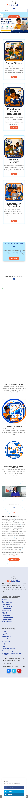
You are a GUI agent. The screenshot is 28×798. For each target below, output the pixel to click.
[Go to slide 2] (13, 555)
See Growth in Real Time (14, 426)
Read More (14, 559)
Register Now (14, 17)
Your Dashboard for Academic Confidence (14, 466)
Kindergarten (7, 602)
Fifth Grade (6, 613)
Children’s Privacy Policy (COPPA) (11, 653)
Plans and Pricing (8, 648)
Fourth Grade (6, 611)
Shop (3, 644)
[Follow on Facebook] (9, 671)
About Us (5, 639)
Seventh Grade (7, 617)
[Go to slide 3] (14, 555)
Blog (3, 646)
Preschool (5, 600)
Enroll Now (14, 127)
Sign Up (5, 634)
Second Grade (7, 606)
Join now (14, 258)
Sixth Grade (6, 615)
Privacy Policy (7, 651)
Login (4, 632)
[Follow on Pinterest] (19, 671)
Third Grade (6, 609)
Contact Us (6, 641)
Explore (14, 77)
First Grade (6, 604)
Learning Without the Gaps (14, 384)
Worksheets (6, 636)
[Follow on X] (14, 671)
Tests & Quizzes (7, 622)
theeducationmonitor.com (17, 252)
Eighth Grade (7, 620)
